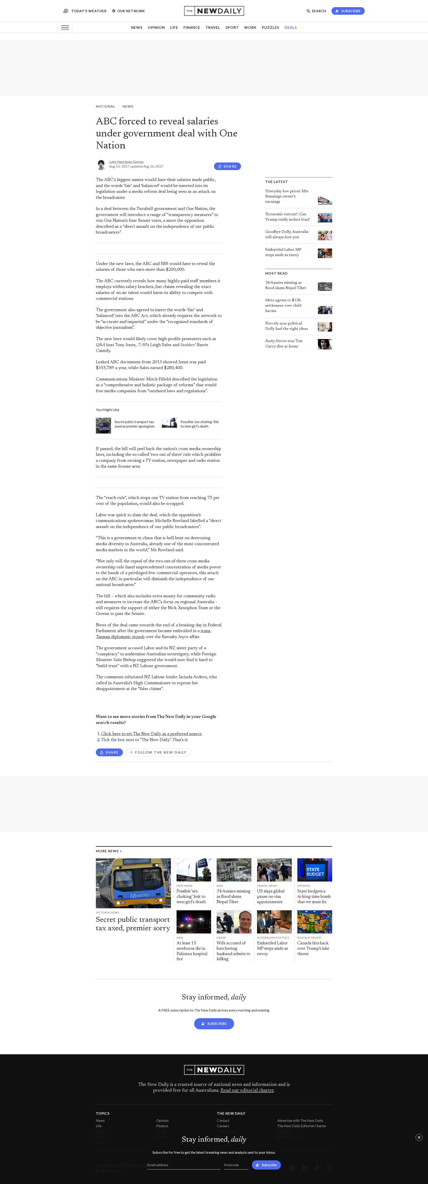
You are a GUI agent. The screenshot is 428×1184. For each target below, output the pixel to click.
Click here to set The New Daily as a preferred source (151, 734)
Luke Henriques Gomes (126, 162)
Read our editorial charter (247, 1090)
